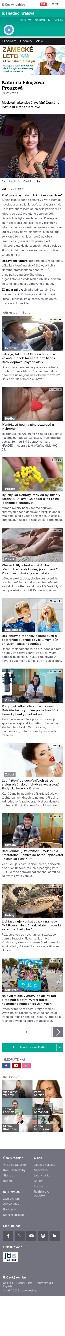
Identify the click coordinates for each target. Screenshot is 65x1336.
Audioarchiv (42, 20)
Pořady (26, 41)
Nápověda (41, 1170)
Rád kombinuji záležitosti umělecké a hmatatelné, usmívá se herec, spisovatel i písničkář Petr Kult (32, 855)
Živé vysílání (11, 1198)
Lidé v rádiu (41, 1175)
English (7, 1286)
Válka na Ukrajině (14, 1164)
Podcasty (9, 1209)
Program (25, 20)
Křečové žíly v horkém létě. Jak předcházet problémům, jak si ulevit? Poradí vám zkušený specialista (30, 569)
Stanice (8, 1175)
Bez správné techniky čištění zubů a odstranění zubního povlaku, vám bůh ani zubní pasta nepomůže (30, 639)
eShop (7, 1181)
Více (41, 41)
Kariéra (38, 1181)
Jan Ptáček (15, 181)
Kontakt (39, 1186)
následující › (58, 1032)
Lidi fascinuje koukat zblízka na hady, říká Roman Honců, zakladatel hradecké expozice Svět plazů (32, 925)
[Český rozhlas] (13, 4)
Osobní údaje (24, 1282)
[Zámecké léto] (32, 60)
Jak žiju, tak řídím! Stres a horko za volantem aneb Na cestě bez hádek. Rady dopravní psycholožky (29, 358)
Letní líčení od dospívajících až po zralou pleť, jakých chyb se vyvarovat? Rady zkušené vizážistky (31, 784)
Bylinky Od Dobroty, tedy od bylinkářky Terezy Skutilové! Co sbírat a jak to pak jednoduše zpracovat (31, 499)
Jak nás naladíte (44, 1164)
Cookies (8, 1282)
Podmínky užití (45, 1282)
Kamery (58, 20)
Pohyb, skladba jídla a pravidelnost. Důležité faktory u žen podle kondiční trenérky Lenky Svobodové (30, 710)
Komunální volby (14, 1170)
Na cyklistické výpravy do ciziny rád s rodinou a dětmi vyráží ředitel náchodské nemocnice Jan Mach (29, 999)
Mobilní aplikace (14, 1215)
